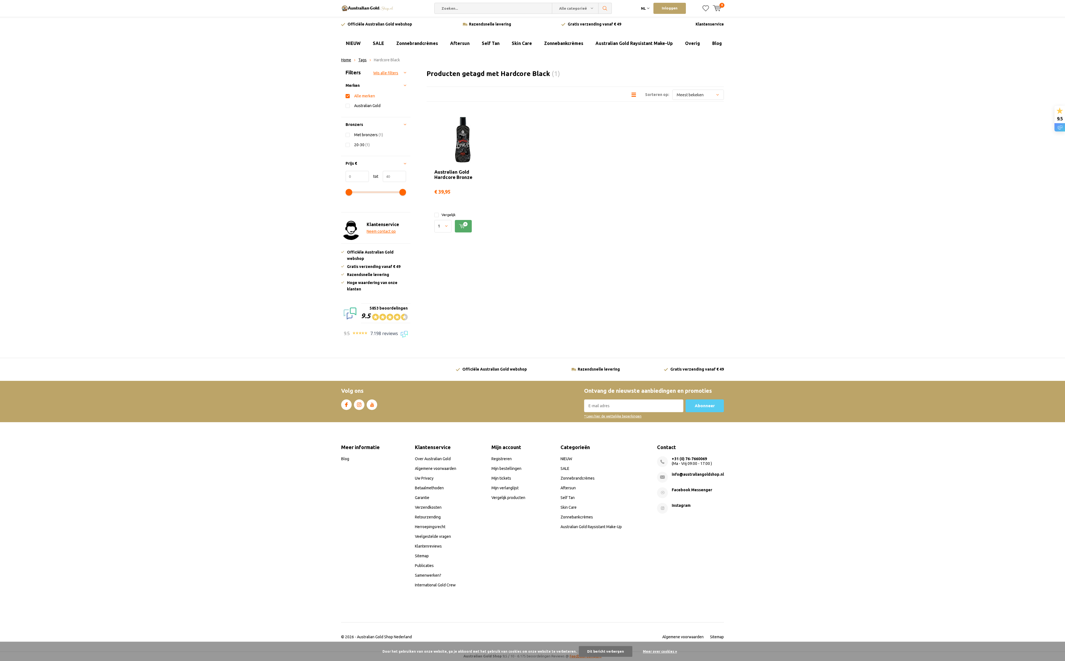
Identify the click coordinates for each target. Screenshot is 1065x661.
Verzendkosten (428, 507)
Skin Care (522, 43)
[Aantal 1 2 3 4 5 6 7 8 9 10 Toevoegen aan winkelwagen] (462, 226)
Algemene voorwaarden (435, 468)
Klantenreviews (428, 546)
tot (373, 176)
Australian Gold (367, 105)
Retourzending (428, 517)
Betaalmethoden (429, 488)
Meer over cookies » (660, 651)
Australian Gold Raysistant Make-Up (634, 43)
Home (346, 60)
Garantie (422, 497)
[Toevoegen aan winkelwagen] (463, 226)
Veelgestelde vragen (433, 536)
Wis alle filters (385, 73)
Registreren (501, 459)
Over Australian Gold (433, 459)
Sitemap (422, 556)
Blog (717, 43)
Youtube (372, 404)
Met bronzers (368, 135)
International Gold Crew (435, 585)
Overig (692, 43)
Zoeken (605, 8)
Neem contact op (381, 231)
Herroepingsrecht (430, 527)
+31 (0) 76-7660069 (689, 459)
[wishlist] (706, 8)
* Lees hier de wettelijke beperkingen (612, 416)
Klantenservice (710, 24)
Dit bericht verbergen (605, 651)
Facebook (346, 404)
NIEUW (353, 43)
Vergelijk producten (508, 497)
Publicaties (424, 565)
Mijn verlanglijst (505, 488)
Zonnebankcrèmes (563, 43)
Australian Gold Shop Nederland (384, 637)
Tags (362, 60)
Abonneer (705, 405)
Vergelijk (449, 215)
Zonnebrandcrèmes (417, 43)
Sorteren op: (657, 94)
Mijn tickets (501, 478)
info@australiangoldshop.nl (698, 474)
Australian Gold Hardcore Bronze (453, 174)
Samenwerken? (428, 575)
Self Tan (490, 43)
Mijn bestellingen (506, 468)
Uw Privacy (424, 478)
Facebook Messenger (692, 490)
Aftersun (460, 43)
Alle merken (364, 96)
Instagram (359, 404)
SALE (378, 43)
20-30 (362, 145)
